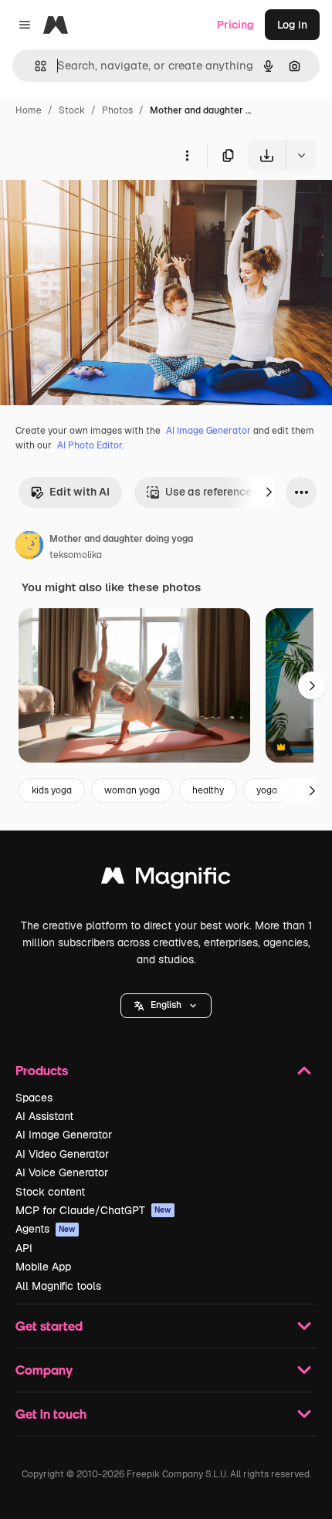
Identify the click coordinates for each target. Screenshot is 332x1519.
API (23, 1248)
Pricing (235, 25)
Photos (117, 110)
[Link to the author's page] (29, 547)
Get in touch (50, 1414)
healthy (208, 790)
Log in (292, 25)
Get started (49, 1326)
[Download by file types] (301, 155)
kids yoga (52, 790)
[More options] (186, 155)
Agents (45, 1229)
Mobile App (43, 1267)
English (166, 1005)
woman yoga (132, 790)
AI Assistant (44, 1116)
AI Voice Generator (61, 1172)
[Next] (269, 492)
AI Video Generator (62, 1154)
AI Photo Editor (89, 445)
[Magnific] (166, 879)
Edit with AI (79, 492)
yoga (266, 790)
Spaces (34, 1098)
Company (44, 1370)
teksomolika (75, 555)
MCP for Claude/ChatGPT (93, 1210)
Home (28, 110)
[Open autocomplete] (34, 66)
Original (98, 206)
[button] (166, 1005)
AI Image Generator (208, 431)
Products (41, 1070)
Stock (72, 110)
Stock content (50, 1192)
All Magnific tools (58, 1286)
